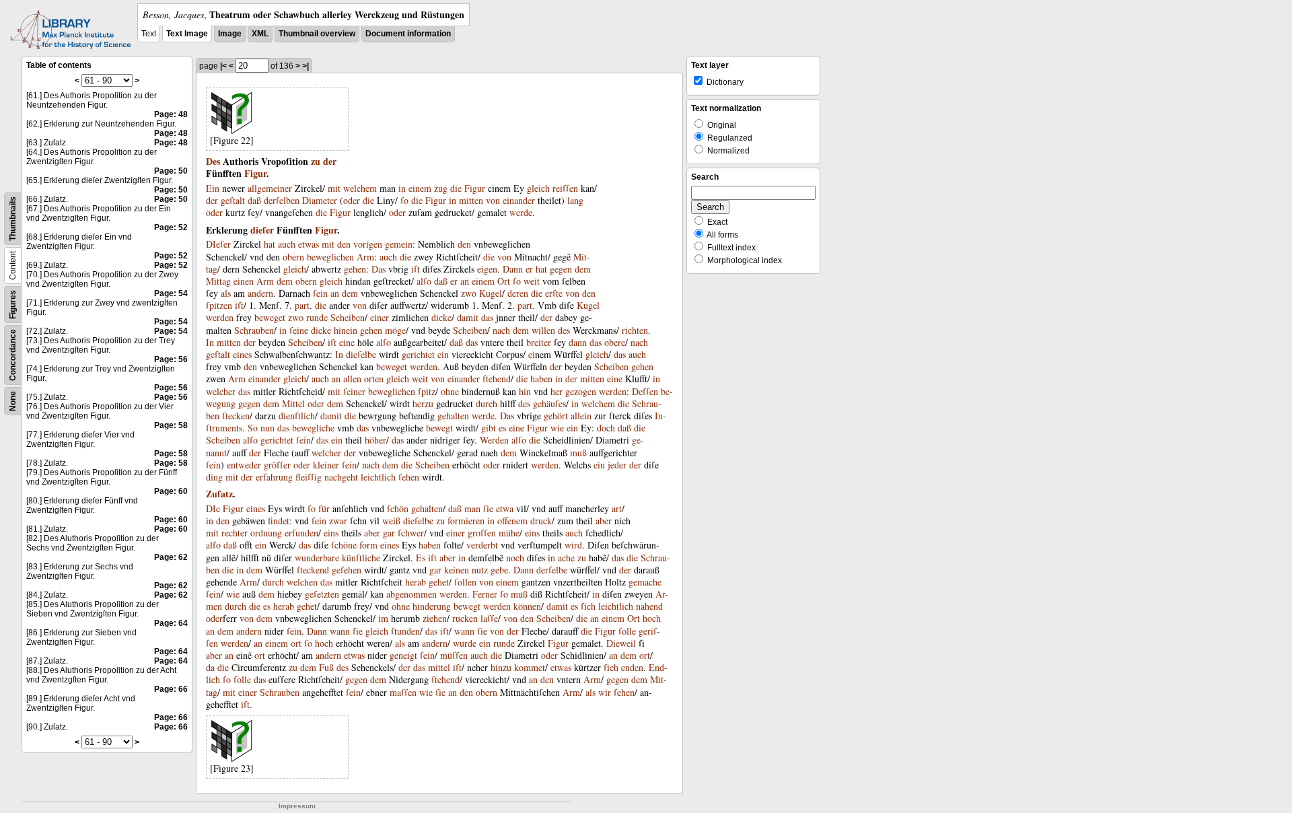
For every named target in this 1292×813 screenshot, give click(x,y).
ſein (320, 293)
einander (519, 200)
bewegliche (313, 427)
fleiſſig (308, 476)
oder (351, 200)
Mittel (293, 403)
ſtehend (496, 378)
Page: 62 (171, 557)
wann (340, 631)
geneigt (403, 655)
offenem (512, 520)
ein (443, 354)
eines (242, 354)
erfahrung (274, 476)
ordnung (266, 532)
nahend (649, 606)
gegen (561, 268)
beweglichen (330, 256)
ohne (450, 391)
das (487, 317)
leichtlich (378, 476)
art (617, 508)
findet (278, 520)
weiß (391, 520)
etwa (504, 508)
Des (213, 161)
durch (486, 403)
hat (269, 244)
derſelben (281, 200)
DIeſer (218, 244)
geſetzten (322, 594)
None (12, 401)
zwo (468, 293)
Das (378, 268)
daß (254, 200)
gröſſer (277, 464)
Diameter (319, 200)
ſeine (298, 330)
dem (583, 268)
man (472, 508)
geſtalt (233, 200)
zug (440, 188)
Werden (494, 439)
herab (415, 581)
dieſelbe (361, 354)
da (210, 667)
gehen (355, 268)
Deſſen (645, 391)
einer (379, 317)
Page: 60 (171, 491)
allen (352, 378)
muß (578, 452)
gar (389, 532)
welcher (221, 391)
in (402, 188)
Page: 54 (171, 293)
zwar (338, 520)
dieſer (262, 230)
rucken (465, 618)
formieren (466, 520)
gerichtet (418, 354)
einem (419, 188)
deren (517, 293)
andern (260, 293)
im (383, 618)
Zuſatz (219, 494)
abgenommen (411, 594)
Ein (212, 188)
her (556, 391)
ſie (488, 508)
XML (260, 33)
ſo (404, 200)
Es (420, 557)
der (329, 161)
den (344, 244)
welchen (302, 581)
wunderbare (317, 557)
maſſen (403, 692)
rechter (234, 532)
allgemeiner (270, 188)
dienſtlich (297, 415)
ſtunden (405, 631)
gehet (439, 581)
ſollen (465, 581)
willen (543, 330)
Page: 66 (171, 689)
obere (614, 342)
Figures (12, 304)
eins (331, 532)
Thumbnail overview (317, 33)
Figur (255, 173)
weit (532, 281)
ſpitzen (219, 305)
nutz (480, 569)
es (502, 427)
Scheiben (347, 317)
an (464, 281)
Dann (513, 268)
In (210, 342)
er (529, 268)
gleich (538, 188)
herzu (422, 403)
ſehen (408, 476)
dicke (441, 317)
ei (531, 354)
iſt (415, 268)
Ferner (484, 594)
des (564, 330)
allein (581, 415)
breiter (538, 342)
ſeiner (354, 391)
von (493, 200)
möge (395, 330)
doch (606, 427)
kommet (529, 667)
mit (334, 188)
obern (293, 256)
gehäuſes (549, 403)
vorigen (367, 244)
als (226, 293)
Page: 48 (171, 114)
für (324, 508)
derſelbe (551, 569)
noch (515, 557)
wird (573, 544)
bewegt (439, 427)
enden (632, 667)
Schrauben (254, 330)
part (302, 305)
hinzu (501, 667)
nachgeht (341, 476)
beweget (269, 317)
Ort (503, 281)
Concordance (12, 355)
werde (520, 212)
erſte (554, 293)
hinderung (431, 606)
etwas (308, 244)
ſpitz (426, 391)
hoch (652, 618)
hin (525, 391)
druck (541, 520)
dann (578, 342)
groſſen (482, 532)
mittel (439, 667)
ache (566, 557)
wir (604, 692)
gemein (398, 244)
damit (467, 317)
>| (305, 66)
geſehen (346, 569)
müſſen (454, 655)
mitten (471, 200)
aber (604, 520)
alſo (424, 281)
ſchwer (411, 532)
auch (286, 244)
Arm (365, 256)
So (253, 427)
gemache (645, 581)
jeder (617, 464)
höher (375, 439)
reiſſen (565, 188)
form (368, 544)
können (527, 606)
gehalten (453, 415)
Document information (408, 33)
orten (374, 378)
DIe (213, 508)
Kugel (490, 293)
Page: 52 (171, 227)
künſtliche (361, 557)
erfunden (301, 532)
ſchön (397, 508)
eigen (487, 268)
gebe (499, 569)
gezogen (580, 391)
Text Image (187, 33)
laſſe (489, 618)
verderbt (482, 544)
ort (296, 643)
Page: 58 (171, 425)
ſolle (627, 631)
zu (315, 161)
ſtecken (236, 415)
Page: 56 (171, 359)
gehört (556, 415)
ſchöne (344, 544)
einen (244, 281)
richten (635, 330)
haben (541, 378)
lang (575, 200)
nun (267, 427)
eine (347, 342)
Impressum (297, 806)
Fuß (326, 667)
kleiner (326, 464)
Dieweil (621, 643)
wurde (464, 643)
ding (214, 476)
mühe (509, 532)
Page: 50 (171, 171)
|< (223, 66)
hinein (345, 330)
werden (220, 317)
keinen (456, 569)
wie (557, 427)
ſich (588, 606)
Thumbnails (12, 219)
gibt (488, 427)
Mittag (218, 281)
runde (317, 317)
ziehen (435, 618)
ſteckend (313, 569)
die (456, 188)
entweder (244, 464)
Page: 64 (171, 623)
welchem (360, 188)
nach (501, 330)
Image (230, 33)
